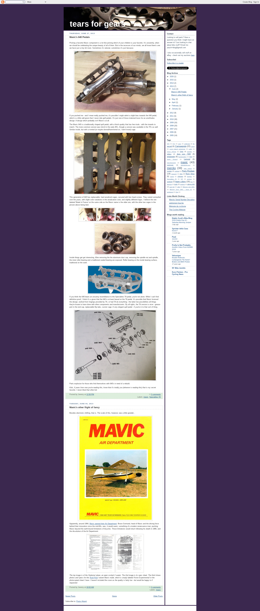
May (174, 99)
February (175, 106)
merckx (171, 168)
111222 (174, 239)
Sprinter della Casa (180, 229)
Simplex (189, 176)
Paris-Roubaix (188, 171)
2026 (172, 77)
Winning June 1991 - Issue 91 (181, 189)
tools (175, 184)
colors (193, 146)
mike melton (188, 168)
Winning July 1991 (189, 187)
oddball (177, 171)
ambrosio (187, 144)
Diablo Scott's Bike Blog (182, 218)
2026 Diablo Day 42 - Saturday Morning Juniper (181, 221)
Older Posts (158, 596)
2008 (172, 126)
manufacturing (171, 162)
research (174, 174)
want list (172, 187)
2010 (172, 119)
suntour (189, 179)
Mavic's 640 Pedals (79, 37)
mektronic (170, 165)
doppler (189, 151)
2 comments (156, 394)
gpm (190, 157)
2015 (172, 80)
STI (182, 179)
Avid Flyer (94, 578)
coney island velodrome (177, 149)
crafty (190, 149)
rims (181, 174)
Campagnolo (180, 146)
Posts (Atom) (81, 601)
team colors (180, 181)
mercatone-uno (185, 165)
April (174, 102)
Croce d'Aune (171, 151)
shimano (180, 176)
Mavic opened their (103, 524)
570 (168, 144)
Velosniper (176, 256)
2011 (172, 116)
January (175, 109)
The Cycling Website (177, 210)
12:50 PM (90, 394)
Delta (181, 151)
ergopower (171, 157)
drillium (169, 154)
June (174, 89)
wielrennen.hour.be (176, 203)
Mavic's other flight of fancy (84, 407)
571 (174, 144)
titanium (169, 184)
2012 (172, 113)
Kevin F (175, 231)
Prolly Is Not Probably (181, 245)
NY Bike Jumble (178, 268)
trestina (182, 184)
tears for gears (97, 23)
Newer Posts (70, 596)
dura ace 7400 (184, 154)
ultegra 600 (191, 184)
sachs (172, 176)
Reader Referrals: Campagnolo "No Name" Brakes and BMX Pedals (181, 260)
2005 (172, 135)
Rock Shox (190, 174)
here (192, 55)
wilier (178, 187)
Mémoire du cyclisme (177, 206)
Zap (177, 192)
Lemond (187, 159)
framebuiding (182, 157)
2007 (172, 129)
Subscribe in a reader (175, 63)
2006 (172, 132)
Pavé (174, 237)
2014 (172, 83)
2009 (172, 123)
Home (114, 596)
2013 (172, 86)
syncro (169, 182)
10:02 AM (90, 587)
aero (179, 144)
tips (191, 182)
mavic (146, 397)
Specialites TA (155, 397)
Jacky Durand (172, 159)
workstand (170, 192)
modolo (169, 171)
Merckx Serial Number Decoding (181, 200)
